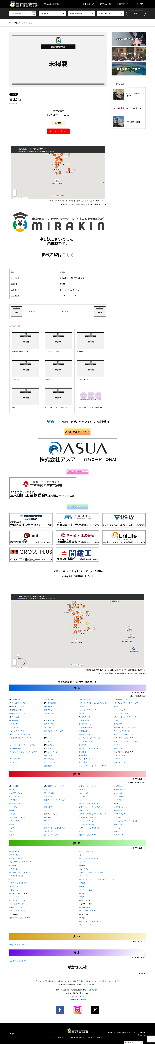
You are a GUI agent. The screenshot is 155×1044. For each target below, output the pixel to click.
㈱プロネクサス (84, 907)
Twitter (15, 1033)
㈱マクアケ (83, 897)
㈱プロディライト (120, 814)
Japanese (130, 1042)
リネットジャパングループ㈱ (19, 734)
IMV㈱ (11, 831)
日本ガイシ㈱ (14, 727)
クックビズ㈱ (118, 793)
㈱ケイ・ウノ (118, 748)
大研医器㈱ (15, 786)
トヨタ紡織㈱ (118, 724)
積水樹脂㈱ (118, 817)
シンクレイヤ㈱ (119, 755)
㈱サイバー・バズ (85, 925)
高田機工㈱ (120, 796)
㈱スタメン (85, 745)
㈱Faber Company (85, 876)
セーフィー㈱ (14, 886)
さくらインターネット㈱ (88, 786)
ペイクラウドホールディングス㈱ (91, 872)
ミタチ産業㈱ (51, 703)
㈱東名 (83, 752)
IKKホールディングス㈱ (17, 945)
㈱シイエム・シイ (17, 706)
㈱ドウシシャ (14, 796)
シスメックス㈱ (15, 821)
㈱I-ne (81, 800)
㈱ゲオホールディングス (88, 710)
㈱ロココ (47, 810)
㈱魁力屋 (48, 789)
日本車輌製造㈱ (86, 727)
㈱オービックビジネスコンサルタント (92, 921)
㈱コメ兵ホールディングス (123, 738)
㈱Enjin (81, 893)
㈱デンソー (120, 720)
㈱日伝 (11, 789)
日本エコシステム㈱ (121, 713)
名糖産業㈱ (83, 755)
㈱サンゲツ (48, 741)
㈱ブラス (82, 713)
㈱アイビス (118, 706)
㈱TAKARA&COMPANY (87, 911)
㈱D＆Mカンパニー (16, 803)
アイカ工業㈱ (16, 717)
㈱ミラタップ (49, 803)
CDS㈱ (81, 706)
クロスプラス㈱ (15, 759)
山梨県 (14, 94)
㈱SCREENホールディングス (89, 828)
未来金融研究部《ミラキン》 (127, 1032)
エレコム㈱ (118, 800)
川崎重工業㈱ (49, 831)
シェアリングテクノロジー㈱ (89, 738)
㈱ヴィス (12, 814)
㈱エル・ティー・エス (17, 900)
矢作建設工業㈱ (84, 734)
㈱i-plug (116, 803)
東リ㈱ (81, 831)
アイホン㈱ (13, 741)
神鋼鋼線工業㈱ (49, 817)
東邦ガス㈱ (85, 720)
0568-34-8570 (79, 996)
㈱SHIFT (82, 886)
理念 (51, 421)
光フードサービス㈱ (86, 759)
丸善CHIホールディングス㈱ (19, 918)
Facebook (10, 1033)
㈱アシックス (49, 796)
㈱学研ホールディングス (18, 883)
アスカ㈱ (117, 759)
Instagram (13, 1033)
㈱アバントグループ (16, 904)
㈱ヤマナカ (13, 724)
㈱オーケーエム (119, 789)
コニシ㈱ (82, 796)
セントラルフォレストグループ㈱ (126, 741)
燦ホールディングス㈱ (17, 817)
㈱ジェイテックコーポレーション (126, 821)
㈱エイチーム (86, 724)
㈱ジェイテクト (49, 762)
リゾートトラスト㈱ (121, 710)
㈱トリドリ (13, 879)
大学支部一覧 (105, 4)
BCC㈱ (46, 821)
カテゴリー (141, 4)
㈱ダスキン (13, 828)
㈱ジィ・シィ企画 (85, 890)
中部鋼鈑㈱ (48, 706)
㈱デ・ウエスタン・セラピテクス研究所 (93, 703)
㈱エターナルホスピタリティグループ (92, 814)
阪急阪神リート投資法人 (88, 817)
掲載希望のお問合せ (77, 1037)
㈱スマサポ (13, 869)
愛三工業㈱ (83, 762)
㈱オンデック (14, 807)
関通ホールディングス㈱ (88, 835)
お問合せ (99, 1037)
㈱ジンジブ (48, 807)
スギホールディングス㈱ (122, 731)
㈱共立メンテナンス (16, 907)
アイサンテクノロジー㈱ (19, 703)
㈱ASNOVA (49, 720)
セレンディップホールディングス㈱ (22, 745)
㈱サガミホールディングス (88, 748)
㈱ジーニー (83, 862)
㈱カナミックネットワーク (88, 858)
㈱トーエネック (121, 699)
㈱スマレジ (13, 800)
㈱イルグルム (84, 810)
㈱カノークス (86, 717)
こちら (68, 254)
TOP (53, 1037)
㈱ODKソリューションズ (55, 786)
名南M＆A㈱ (15, 699)
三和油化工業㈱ (86, 741)
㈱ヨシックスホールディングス (126, 703)
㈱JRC (116, 831)
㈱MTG (49, 748)
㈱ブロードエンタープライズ (54, 800)
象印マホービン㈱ (120, 807)
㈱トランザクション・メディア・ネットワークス (96, 879)
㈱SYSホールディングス (18, 713)
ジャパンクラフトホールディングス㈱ (92, 766)
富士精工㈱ (13, 762)
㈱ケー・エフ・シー (86, 793)
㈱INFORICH (14, 851)
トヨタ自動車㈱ (15, 748)
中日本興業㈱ (49, 759)
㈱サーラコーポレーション (54, 752)
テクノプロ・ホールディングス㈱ (21, 862)
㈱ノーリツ (118, 810)
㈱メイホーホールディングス (126, 717)
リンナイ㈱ (48, 717)
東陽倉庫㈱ (15, 720)
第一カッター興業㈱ (51, 835)
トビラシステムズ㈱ (16, 731)
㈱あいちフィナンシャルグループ (126, 727)
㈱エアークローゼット (17, 911)
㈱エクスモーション (16, 876)
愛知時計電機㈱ (17, 710)
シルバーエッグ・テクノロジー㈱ (91, 807)
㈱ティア (47, 734)
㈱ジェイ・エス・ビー (87, 821)
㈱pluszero (13, 865)
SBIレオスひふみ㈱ (86, 851)
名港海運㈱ (48, 755)
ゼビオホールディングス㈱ (18, 961)
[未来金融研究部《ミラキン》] (77, 1032)
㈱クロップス (49, 724)
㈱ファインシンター (121, 762)
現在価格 (58, 123)
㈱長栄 (11, 810)
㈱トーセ (117, 828)
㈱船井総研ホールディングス (19, 872)
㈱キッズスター (84, 869)
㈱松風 (11, 824)
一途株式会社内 (92, 990)
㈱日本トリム (49, 824)
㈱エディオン (118, 786)
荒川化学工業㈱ (49, 793)
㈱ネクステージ (49, 713)
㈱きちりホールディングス (88, 803)
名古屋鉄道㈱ (84, 731)
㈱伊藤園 (82, 883)
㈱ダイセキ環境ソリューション (20, 738)
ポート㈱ (82, 855)
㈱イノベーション (15, 858)
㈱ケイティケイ (50, 745)
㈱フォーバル (14, 890)
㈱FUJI (48, 738)
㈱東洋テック (118, 835)
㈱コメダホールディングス (53, 731)
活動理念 (90, 1037)
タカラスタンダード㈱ (87, 824)
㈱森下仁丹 (118, 824)
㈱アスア (117, 745)
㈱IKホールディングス (87, 699)
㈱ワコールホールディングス (54, 828)
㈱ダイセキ (48, 710)
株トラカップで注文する (58, 131)
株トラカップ (88, 4)
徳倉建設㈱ (48, 766)
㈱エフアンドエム (15, 793)
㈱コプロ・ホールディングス (124, 734)
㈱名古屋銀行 (49, 699)
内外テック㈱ (14, 855)
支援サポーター (123, 4)
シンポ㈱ (47, 727)
